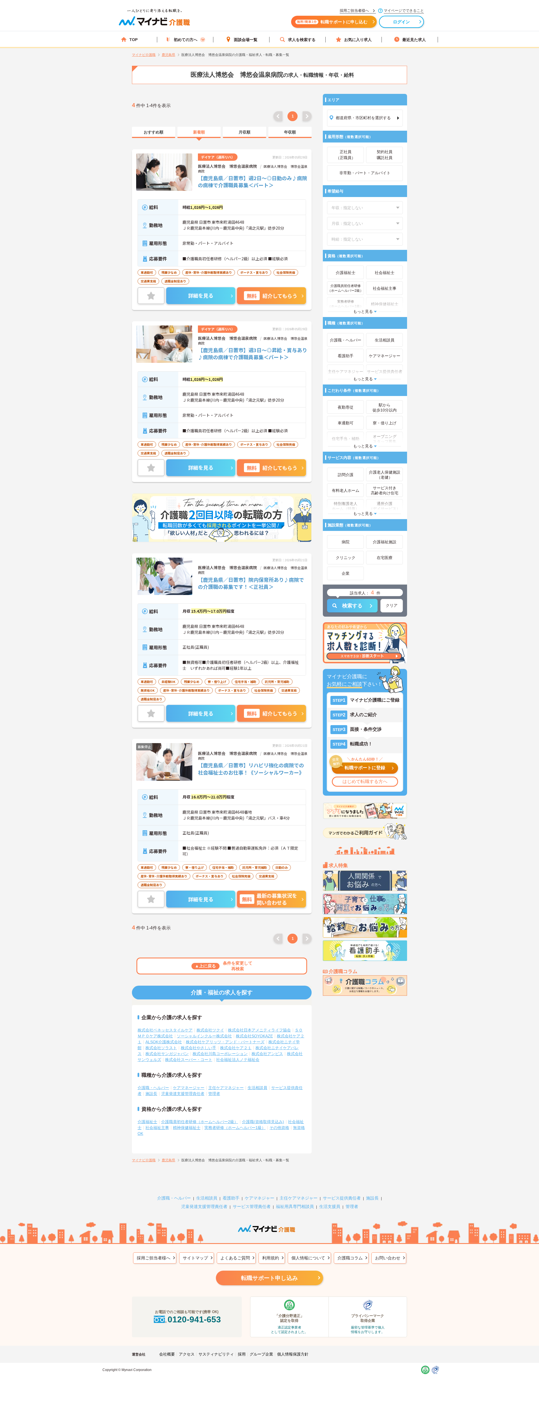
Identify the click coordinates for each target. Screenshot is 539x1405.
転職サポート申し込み (269, 1278)
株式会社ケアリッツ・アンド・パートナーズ (225, 1042)
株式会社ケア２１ (236, 1048)
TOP (133, 39)
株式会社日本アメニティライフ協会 (259, 1030)
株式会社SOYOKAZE (254, 1036)
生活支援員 (329, 1206)
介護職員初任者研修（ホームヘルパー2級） (199, 1121)
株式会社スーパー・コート (188, 1059)
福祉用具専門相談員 (295, 1206)
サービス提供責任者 (342, 1198)
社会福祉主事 (157, 1127)
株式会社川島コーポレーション (220, 1053)
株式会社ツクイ (210, 1030)
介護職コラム (350, 1257)
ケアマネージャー (188, 1087)
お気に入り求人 (358, 39)
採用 (242, 1354)
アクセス (187, 1354)
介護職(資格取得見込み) (263, 1121)
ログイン (401, 21)
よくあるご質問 (235, 1257)
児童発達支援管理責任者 (182, 1093)
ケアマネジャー (259, 1198)
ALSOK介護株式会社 (163, 1042)
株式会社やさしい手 (198, 1048)
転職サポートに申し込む (332, 21)
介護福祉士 (147, 1121)
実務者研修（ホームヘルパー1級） (235, 1127)
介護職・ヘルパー (153, 1087)
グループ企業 (261, 1354)
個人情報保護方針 (293, 1354)
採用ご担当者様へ (153, 1257)
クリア (392, 605)
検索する (352, 605)
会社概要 (167, 1354)
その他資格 (279, 1127)
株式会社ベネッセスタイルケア (165, 1030)
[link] (153, 132)
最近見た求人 (414, 39)
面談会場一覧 (245, 39)
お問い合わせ (387, 1257)
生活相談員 (257, 1087)
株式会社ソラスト (161, 1048)
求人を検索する (302, 39)
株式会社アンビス (267, 1053)
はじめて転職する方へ (364, 781)
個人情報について (308, 1257)
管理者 (214, 1093)
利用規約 (270, 1257)
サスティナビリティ (216, 1354)
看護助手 (231, 1198)
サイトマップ (195, 1257)
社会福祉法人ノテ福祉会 (237, 1059)
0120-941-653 (194, 1319)
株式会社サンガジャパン (167, 1053)
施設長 (151, 1093)
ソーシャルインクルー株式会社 (204, 1036)
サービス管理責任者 (252, 1206)
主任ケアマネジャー (226, 1087)
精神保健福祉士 (186, 1127)
